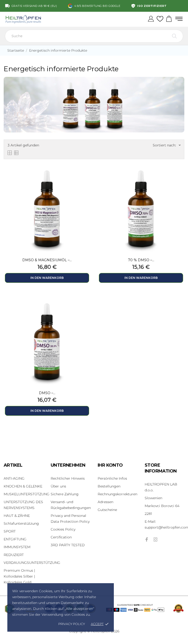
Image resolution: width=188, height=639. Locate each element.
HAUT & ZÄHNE (17, 515)
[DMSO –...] (86, 309)
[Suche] (174, 36)
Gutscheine (107, 510)
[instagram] (155, 539)
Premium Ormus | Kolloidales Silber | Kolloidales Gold (19, 576)
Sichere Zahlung (65, 494)
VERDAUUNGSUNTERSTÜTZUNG (32, 562)
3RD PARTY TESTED (68, 545)
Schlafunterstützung (21, 523)
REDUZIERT (14, 555)
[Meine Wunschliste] (160, 19)
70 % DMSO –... (141, 260)
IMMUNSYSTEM (17, 547)
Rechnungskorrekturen (117, 494)
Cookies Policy (63, 529)
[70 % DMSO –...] (180, 176)
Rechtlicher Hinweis (68, 478)
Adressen (105, 502)
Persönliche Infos (112, 478)
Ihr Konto (110, 465)
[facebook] (147, 539)
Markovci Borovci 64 (162, 506)
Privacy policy (71, 624)
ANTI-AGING (14, 478)
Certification (61, 537)
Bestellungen (109, 486)
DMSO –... (47, 393)
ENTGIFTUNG (15, 539)
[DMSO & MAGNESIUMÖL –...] (86, 176)
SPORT (10, 531)
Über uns (58, 486)
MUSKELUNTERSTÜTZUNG (26, 494)
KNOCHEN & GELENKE (23, 486)
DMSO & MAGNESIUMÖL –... (47, 260)
